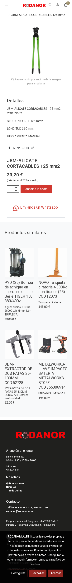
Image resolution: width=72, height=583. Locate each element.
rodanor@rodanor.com (19, 511)
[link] (34, 5)
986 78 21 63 (41, 507)
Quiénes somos (15, 483)
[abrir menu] (6, 5)
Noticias (11, 487)
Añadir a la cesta (36, 189)
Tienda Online (14, 490)
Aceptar (55, 573)
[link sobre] (36, 436)
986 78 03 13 (25, 507)
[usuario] (57, 5)
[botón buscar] (50, 5)
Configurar (18, 573)
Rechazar (37, 573)
